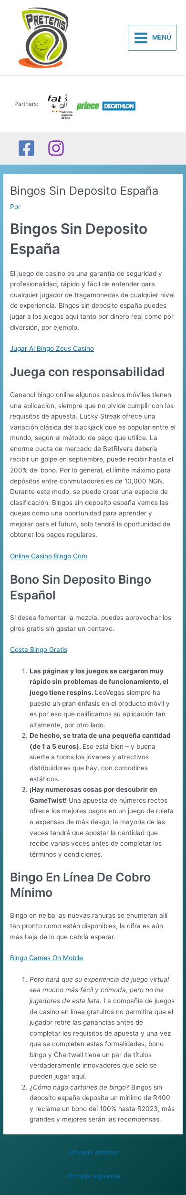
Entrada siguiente (94, 1176)
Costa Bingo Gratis (38, 649)
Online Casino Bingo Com (48, 556)
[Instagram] (56, 148)
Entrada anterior (94, 1152)
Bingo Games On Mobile (46, 958)
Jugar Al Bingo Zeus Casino (52, 348)
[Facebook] (26, 148)
